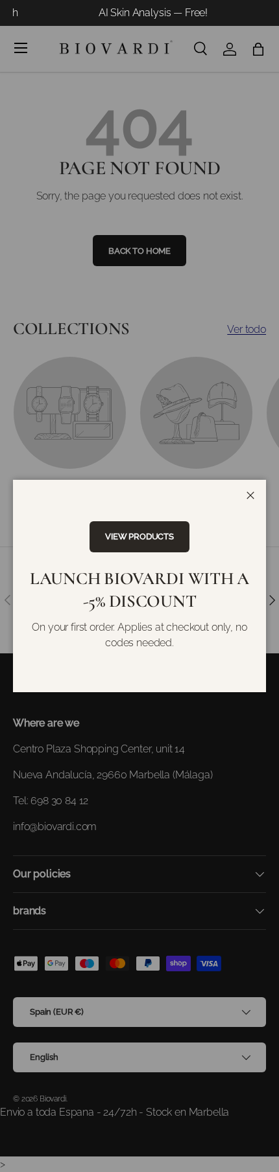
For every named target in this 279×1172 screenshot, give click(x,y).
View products (139, 536)
